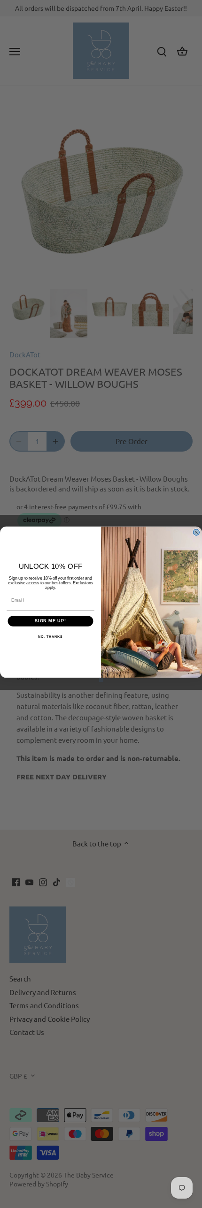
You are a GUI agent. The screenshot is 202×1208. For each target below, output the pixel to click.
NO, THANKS (50, 636)
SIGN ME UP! (50, 621)
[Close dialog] (196, 532)
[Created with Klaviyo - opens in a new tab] (101, 680)
